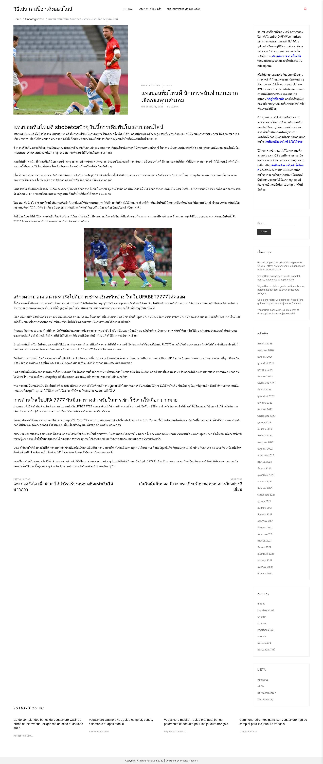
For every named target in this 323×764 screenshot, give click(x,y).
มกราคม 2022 (264, 481)
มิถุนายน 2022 (265, 448)
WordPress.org (265, 699)
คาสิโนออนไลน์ (265, 629)
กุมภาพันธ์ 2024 (265, 363)
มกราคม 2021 (264, 560)
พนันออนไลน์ (264, 643)
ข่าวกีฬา (261, 616)
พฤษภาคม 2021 (265, 534)
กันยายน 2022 (264, 428)
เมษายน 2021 (264, 540)
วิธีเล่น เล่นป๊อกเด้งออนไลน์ (43, 9)
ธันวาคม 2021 (264, 488)
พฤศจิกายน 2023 (266, 382)
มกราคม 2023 (264, 402)
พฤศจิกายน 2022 (266, 415)
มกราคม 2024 (264, 369)
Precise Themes (189, 760)
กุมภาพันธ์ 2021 (265, 553)
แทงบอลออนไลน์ (266, 649)
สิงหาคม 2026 (264, 343)
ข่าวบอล (261, 623)
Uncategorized (150, 86)
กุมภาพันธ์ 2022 (265, 474)
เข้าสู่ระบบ (262, 679)
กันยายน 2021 (264, 507)
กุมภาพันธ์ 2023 (265, 396)
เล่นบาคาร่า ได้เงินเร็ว (150, 9)
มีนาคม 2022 (264, 468)
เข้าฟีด (260, 686)
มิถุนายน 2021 (264, 527)
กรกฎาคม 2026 (265, 350)
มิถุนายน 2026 (265, 356)
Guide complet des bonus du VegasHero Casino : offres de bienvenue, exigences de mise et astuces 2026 (281, 266)
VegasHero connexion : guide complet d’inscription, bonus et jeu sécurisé (278, 311)
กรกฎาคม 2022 (265, 442)
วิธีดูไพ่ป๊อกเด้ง (275, 99)
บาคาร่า (168, 86)
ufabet (261, 603)
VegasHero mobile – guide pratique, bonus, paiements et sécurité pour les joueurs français (281, 290)
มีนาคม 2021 (264, 547)
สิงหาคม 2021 (264, 514)
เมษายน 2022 (264, 461)
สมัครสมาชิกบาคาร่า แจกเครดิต (183, 9)
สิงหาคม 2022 (264, 435)
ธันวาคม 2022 (265, 409)
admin (174, 107)
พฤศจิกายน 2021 (266, 494)
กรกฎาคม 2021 (265, 520)
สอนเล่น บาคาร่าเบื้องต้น (286, 56)
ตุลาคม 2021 (264, 501)
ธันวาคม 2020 (265, 566)
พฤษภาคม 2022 (265, 455)
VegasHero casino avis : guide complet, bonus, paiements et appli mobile (279, 278)
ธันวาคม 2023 (265, 376)
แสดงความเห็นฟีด (266, 692)
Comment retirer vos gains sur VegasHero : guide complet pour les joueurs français (280, 301)
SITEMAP (128, 9)
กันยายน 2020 (265, 573)
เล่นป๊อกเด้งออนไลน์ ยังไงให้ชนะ (284, 141)
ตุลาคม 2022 (264, 422)
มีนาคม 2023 (264, 389)
